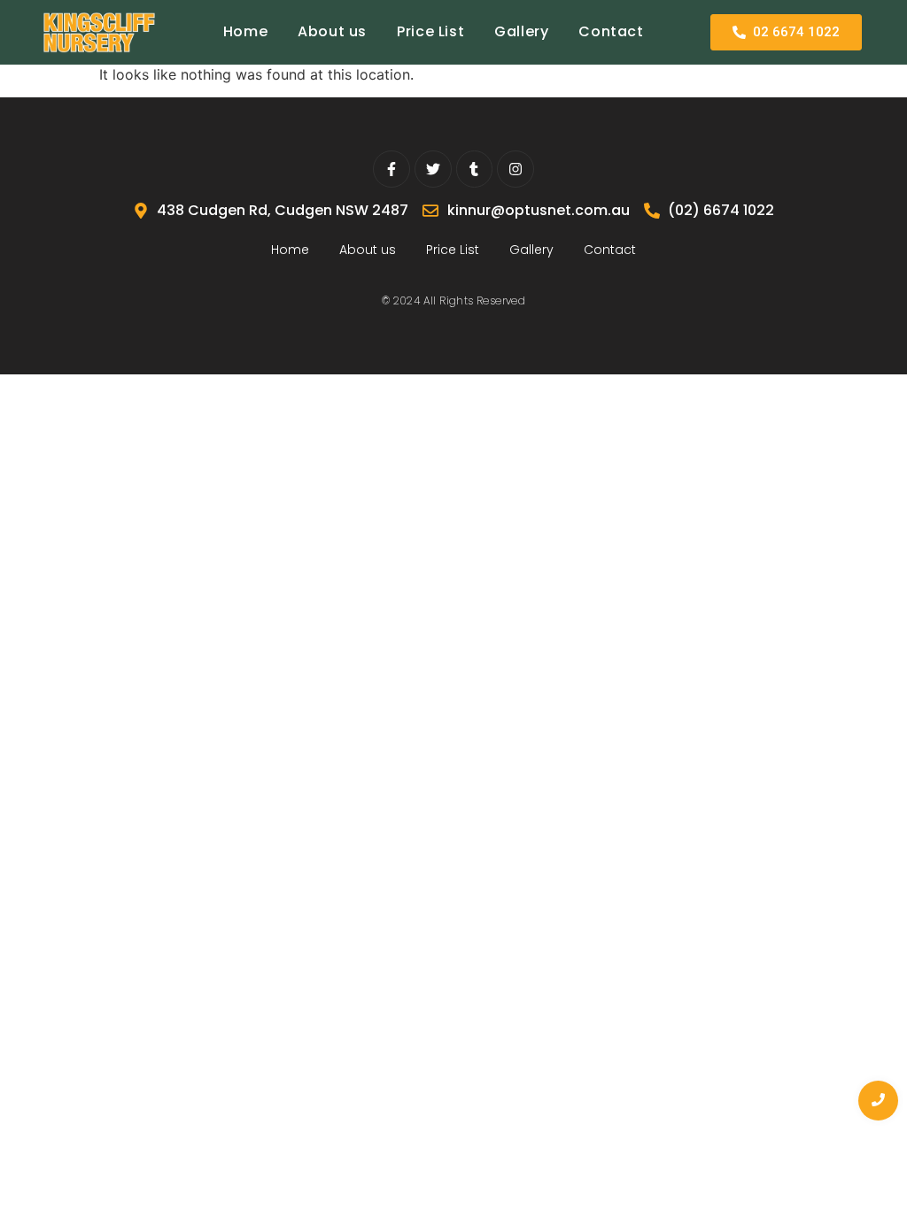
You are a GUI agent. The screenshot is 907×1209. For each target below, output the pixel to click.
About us (332, 31)
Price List (430, 31)
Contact (610, 31)
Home (245, 31)
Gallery (521, 31)
